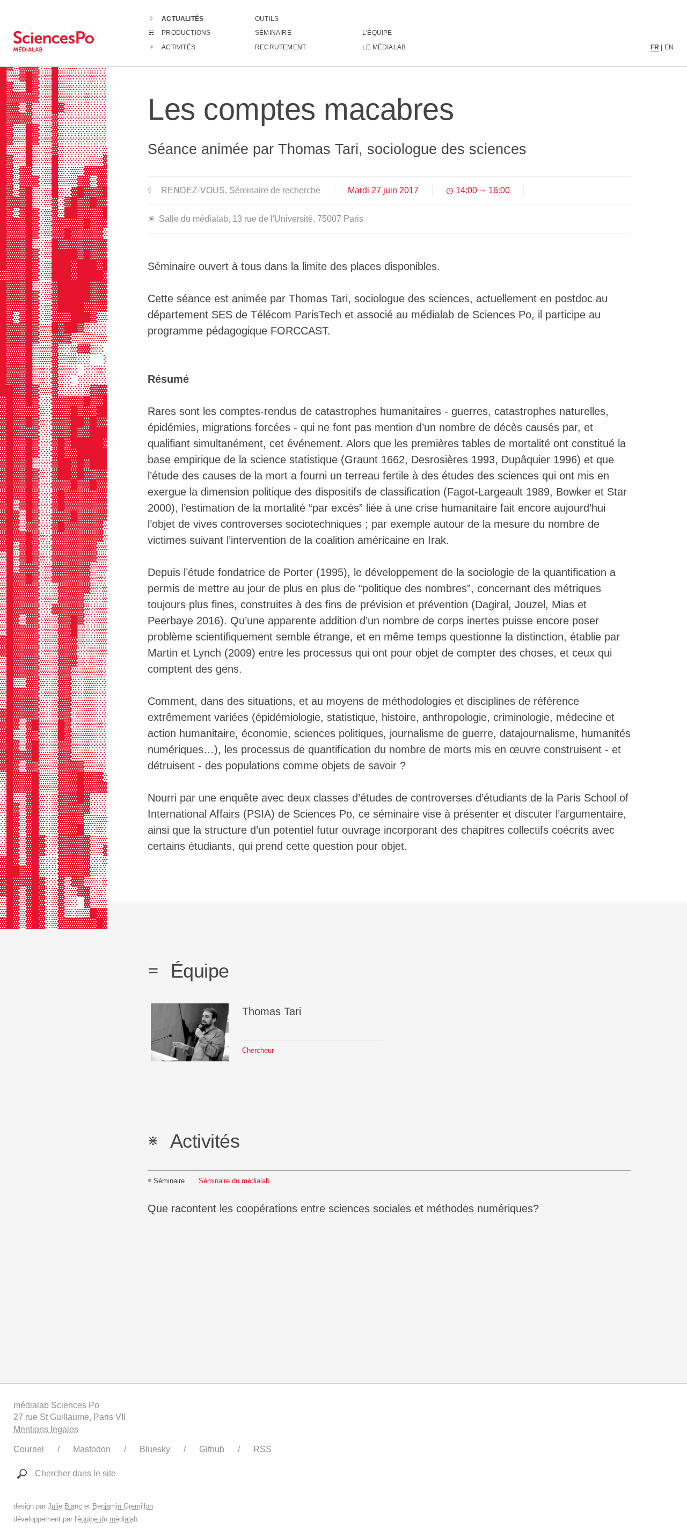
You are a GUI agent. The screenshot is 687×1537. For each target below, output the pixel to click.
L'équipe (377, 33)
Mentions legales (45, 1429)
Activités (178, 47)
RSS (262, 1449)
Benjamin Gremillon (122, 1506)
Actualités (182, 19)
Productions (186, 33)
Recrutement (280, 47)
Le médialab (384, 47)
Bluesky (155, 1449)
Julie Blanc (65, 1506)
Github (211, 1449)
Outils (267, 19)
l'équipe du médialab (106, 1519)
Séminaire (273, 33)
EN (669, 47)
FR (655, 47)
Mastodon (92, 1449)
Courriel (28, 1449)
